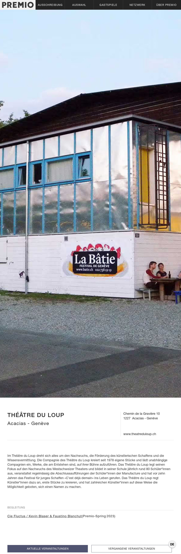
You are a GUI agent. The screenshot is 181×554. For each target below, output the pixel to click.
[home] (18, 5)
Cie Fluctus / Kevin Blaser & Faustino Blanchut (44, 516)
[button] (50, 5)
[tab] (47, 548)
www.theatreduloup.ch (139, 434)
